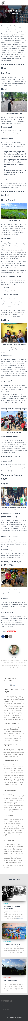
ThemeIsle (19, 1017)
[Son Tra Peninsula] (14, 967)
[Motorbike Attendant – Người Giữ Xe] (14, 893)
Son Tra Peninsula (10, 980)
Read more (20, 918)
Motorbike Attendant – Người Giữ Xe (12, 907)
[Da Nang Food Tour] (3, 3)
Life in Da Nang (11, 631)
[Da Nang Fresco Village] (14, 931)
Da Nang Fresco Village (12, 944)
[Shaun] (14, 649)
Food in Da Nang (7, 903)
